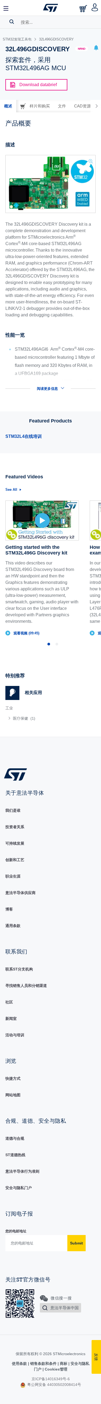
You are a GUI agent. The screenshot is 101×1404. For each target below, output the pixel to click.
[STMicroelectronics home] (50, 8)
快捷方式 (12, 1078)
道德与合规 (14, 1138)
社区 (9, 1002)
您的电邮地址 (15, 1231)
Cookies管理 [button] (55, 1369)
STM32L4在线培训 (23, 436)
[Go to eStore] (83, 8)
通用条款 (12, 925)
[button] (6, 8)
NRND (81, 48)
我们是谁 (12, 810)
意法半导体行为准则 (22, 1171)
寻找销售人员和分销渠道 (26, 985)
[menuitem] (44, 718)
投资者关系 (14, 827)
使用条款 (20, 1363)
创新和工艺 (14, 860)
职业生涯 (12, 876)
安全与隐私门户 (18, 1188)
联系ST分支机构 (19, 969)
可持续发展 (14, 843)
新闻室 (11, 1018)
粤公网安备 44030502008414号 (53, 1384)
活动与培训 (14, 1035)
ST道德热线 (15, 1155)
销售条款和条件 (43, 1363)
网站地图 (12, 1095)
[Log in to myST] (95, 8)
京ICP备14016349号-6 (51, 1379)
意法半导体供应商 (20, 893)
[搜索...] (11, 21)
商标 (63, 1363)
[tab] (8, 106)
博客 (9, 909)
